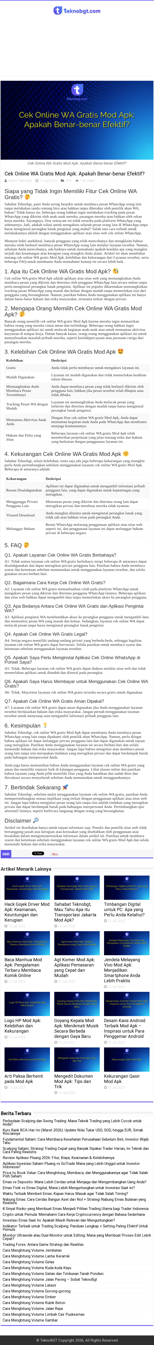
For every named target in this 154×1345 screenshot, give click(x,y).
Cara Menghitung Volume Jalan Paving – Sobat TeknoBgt (50, 1279)
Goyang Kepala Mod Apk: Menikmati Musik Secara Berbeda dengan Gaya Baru (76, 1028)
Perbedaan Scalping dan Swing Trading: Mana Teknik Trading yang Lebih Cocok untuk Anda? (72, 1123)
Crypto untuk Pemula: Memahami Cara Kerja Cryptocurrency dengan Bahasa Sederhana (74, 1214)
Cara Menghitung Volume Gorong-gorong (36, 1291)
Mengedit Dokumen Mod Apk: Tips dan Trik (73, 1081)
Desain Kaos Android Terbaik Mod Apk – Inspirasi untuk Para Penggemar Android (124, 1028)
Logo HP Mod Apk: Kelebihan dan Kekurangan (23, 1026)
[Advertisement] (77, 44)
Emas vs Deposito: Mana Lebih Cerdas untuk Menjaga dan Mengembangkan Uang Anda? (74, 1182)
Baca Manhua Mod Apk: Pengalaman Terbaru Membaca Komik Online (23, 967)
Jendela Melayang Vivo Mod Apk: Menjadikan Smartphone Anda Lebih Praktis (122, 970)
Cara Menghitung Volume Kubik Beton (34, 1302)
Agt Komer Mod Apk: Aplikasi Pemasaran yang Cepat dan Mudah (74, 967)
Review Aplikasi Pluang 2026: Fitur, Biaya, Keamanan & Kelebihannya (58, 1157)
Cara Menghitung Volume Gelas (28, 1262)
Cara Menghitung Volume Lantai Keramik (36, 1256)
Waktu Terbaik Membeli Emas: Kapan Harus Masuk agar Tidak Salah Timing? (65, 1193)
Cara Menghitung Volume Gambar (30, 1320)
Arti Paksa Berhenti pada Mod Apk (24, 1079)
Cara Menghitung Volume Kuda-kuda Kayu (37, 1268)
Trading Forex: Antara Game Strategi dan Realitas (43, 1244)
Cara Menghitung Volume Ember (29, 1297)
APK (69, 181)
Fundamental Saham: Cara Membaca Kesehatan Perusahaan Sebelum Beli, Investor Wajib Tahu (76, 1141)
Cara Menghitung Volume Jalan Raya (33, 1308)
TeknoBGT (48, 1340)
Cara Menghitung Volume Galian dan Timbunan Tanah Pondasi (53, 1273)
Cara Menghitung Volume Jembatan (32, 1250)
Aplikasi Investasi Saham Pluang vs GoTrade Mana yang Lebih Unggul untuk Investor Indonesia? (71, 1165)
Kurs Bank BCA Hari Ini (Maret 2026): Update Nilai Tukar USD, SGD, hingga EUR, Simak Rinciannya (73, 1132)
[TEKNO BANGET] (77, 10)
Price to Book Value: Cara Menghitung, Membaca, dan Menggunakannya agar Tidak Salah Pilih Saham (75, 1174)
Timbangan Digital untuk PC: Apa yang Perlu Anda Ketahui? (124, 909)
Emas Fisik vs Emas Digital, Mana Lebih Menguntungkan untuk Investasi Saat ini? (69, 1188)
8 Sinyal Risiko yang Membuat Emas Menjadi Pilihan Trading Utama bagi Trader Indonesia (76, 1208)
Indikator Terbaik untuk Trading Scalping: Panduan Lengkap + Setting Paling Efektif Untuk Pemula (75, 1228)
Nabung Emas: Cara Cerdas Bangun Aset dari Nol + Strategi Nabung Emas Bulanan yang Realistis (74, 1201)
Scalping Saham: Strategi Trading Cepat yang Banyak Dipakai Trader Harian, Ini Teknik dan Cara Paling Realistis (76, 1150)
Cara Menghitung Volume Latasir (29, 1285)
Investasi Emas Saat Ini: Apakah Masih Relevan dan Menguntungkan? (59, 1220)
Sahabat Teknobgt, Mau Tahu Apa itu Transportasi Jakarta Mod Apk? (75, 912)
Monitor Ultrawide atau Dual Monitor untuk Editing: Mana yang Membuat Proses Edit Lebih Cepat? (77, 1237)
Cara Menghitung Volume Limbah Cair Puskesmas (44, 1314)
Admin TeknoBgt (20, 181)
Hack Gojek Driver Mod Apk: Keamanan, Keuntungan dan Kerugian (27, 912)
